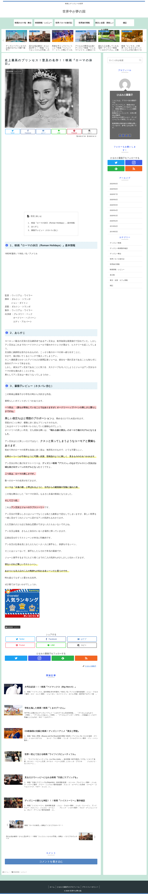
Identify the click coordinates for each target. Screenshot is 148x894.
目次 (33, 216)
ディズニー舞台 (115, 253)
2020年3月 (114, 215)
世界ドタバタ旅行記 (117, 259)
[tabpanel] (16, 40)
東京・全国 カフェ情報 (119, 280)
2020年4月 (114, 210)
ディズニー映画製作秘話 (119, 248)
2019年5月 (114, 231)
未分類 (112, 275)
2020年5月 (114, 205)
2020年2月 (114, 221)
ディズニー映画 (115, 243)
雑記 (111, 285)
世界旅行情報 (115, 264)
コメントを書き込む (51, 861)
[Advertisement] (51, 274)
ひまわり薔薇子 (125, 94)
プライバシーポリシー (90, 887)
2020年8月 (114, 189)
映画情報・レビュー (13, 627)
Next (145, 40)
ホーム (52, 887)
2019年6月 (114, 226)
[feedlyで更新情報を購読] (63, 658)
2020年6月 (114, 199)
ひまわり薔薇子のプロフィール (68, 887)
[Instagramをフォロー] (39, 658)
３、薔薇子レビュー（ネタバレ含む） (43, 230)
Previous (3, 40)
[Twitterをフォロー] (16, 658)
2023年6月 (114, 183)
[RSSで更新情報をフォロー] (86, 658)
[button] (140, 60)
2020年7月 (114, 194)
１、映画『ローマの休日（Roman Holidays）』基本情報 (51, 222)
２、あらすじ (33, 226)
